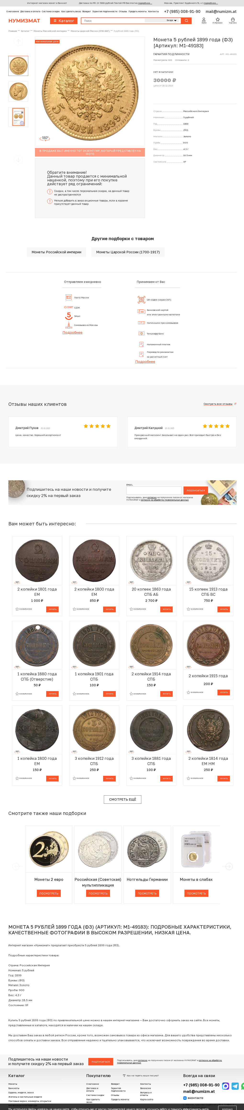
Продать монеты (137, 11)
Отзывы (123, 11)
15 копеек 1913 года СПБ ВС (208, 592)
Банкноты (13, 1088)
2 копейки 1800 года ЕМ (94, 592)
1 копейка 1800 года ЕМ (37, 761)
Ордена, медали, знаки (21, 1092)
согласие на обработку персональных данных (165, 500)
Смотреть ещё (122, 799)
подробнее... (145, 3)
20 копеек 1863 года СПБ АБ (151, 592)
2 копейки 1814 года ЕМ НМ (208, 761)
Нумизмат (24, 21)
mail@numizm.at (221, 11)
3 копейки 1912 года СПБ (94, 761)
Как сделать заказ (71, 11)
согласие (152, 497)
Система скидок (51, 11)
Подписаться (196, 490)
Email (129, 485)
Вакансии (145, 1088)
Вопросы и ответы (146, 1093)
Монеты (12, 1084)
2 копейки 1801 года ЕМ (37, 592)
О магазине (12, 11)
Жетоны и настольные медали (25, 1096)
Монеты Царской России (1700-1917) (128, 252)
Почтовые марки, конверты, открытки (29, 1101)
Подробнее (72, 332)
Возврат (86, 11)
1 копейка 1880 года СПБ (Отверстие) (37, 676)
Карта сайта (146, 1099)
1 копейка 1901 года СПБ (94, 676)
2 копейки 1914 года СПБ (151, 676)
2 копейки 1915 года (208, 675)
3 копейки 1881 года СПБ (151, 761)
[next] (228, 866)
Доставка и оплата (30, 11)
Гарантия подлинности (104, 11)
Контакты (153, 11)
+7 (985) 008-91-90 (182, 11)
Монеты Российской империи (56, 252)
